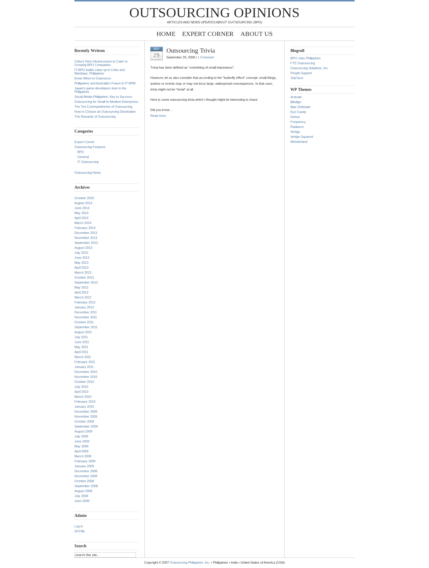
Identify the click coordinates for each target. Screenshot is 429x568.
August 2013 (83, 247)
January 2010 (84, 406)
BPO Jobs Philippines (305, 58)
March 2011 (82, 357)
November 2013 (85, 237)
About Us (256, 33)
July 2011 (81, 337)
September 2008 (86, 486)
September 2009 (86, 426)
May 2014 (81, 213)
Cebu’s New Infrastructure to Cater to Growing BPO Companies (101, 63)
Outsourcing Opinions (214, 12)
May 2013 (81, 262)
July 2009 (81, 436)
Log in (78, 526)
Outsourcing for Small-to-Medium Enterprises (106, 101)
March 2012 (82, 297)
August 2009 (83, 431)
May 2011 (81, 347)
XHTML (79, 531)
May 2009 (81, 446)
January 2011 (84, 367)
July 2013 (81, 252)
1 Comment (206, 57)
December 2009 (85, 411)
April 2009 (81, 451)
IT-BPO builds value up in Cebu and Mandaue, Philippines (99, 71)
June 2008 (81, 501)
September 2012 (86, 282)
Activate (296, 97)
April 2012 (81, 292)
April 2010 (81, 391)
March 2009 (82, 456)
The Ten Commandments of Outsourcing (103, 106)
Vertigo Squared (301, 136)
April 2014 (81, 218)
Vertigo (295, 131)
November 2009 (85, 416)
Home (165, 33)
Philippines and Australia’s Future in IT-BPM (104, 83)
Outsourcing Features (90, 147)
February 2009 (84, 461)
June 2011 (81, 342)
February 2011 (84, 362)
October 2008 (84, 481)
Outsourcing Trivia (190, 50)
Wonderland (298, 141)
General (83, 157)
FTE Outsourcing (302, 63)
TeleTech (296, 78)
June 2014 (81, 208)
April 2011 (81, 352)
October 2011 (84, 322)
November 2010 (85, 376)
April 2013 (81, 267)
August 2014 (83, 203)
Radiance (297, 126)
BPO (80, 152)
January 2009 (84, 466)
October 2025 (84, 198)
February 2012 (84, 302)
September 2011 (85, 327)
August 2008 (83, 491)
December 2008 (85, 471)
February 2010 (84, 401)
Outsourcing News (87, 172)
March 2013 (82, 272)
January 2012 (84, 307)
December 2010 (85, 372)
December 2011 (85, 312)
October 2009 (84, 421)
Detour (295, 117)
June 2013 (81, 257)
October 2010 (84, 381)
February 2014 (84, 228)
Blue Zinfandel (300, 107)
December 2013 (85, 233)
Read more (158, 115)
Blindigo (295, 102)
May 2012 (81, 287)
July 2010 (81, 386)
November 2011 (85, 317)
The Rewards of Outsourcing (95, 116)
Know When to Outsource (92, 78)
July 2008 (81, 496)
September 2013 (86, 242)
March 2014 (82, 223)
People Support (301, 73)
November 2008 (85, 476)
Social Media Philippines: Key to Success (103, 96)
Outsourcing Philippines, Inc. (190, 562)
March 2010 (82, 396)
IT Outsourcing (88, 162)
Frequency (298, 122)
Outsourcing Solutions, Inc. (309, 68)
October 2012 (84, 277)
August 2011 (83, 332)
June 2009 (81, 441)
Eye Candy (298, 112)
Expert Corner (208, 33)
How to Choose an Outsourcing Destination (105, 111)
